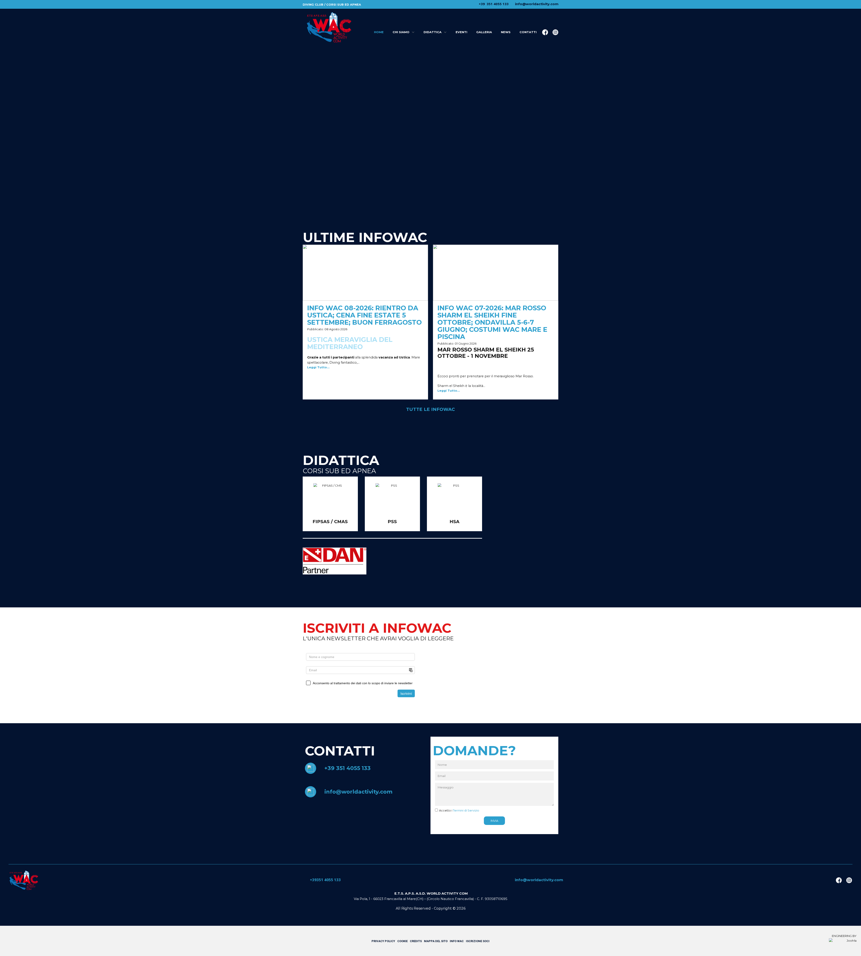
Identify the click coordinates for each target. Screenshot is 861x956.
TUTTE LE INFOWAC (430, 409)
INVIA (494, 820)
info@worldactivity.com (358, 791)
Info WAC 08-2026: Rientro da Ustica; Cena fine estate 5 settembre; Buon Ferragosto (364, 315)
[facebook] (545, 32)
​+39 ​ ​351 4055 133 (493, 4)
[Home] (23, 880)
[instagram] (555, 32)
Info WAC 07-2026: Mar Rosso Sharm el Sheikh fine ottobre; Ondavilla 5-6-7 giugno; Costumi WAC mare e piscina (492, 322)
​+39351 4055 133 (325, 879)
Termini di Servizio (466, 810)
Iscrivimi (406, 693)
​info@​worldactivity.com (536, 4)
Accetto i (459, 810)
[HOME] (328, 27)
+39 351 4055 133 (347, 768)
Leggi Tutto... (318, 367)
